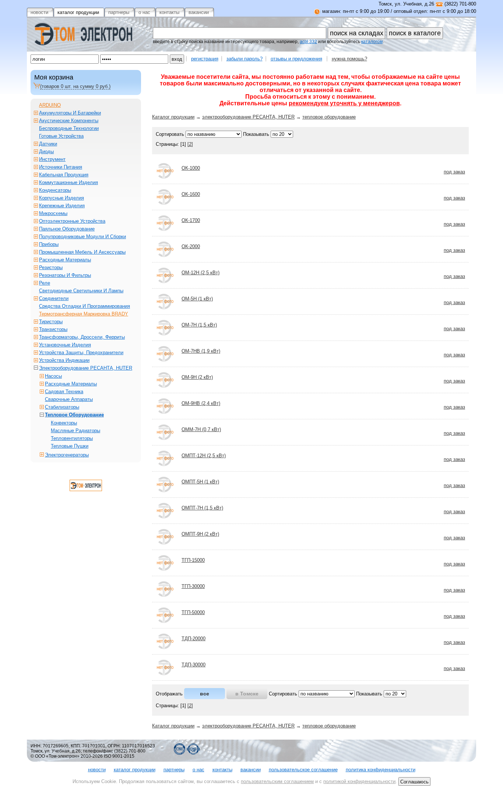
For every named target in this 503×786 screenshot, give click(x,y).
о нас (198, 769)
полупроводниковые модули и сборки (82, 236)
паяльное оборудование (67, 229)
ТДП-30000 (193, 664)
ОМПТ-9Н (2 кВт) (200, 534)
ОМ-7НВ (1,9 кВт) (201, 351)
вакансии (250, 769)
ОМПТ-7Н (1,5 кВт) (202, 508)
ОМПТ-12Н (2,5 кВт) (204, 455)
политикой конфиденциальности (359, 781)
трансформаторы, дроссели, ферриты (82, 337)
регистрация (204, 58)
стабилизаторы (62, 407)
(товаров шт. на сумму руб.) (75, 86)
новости (97, 769)
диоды (46, 151)
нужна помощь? (349, 58)
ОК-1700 (191, 220)
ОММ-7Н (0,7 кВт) (201, 429)
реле (44, 283)
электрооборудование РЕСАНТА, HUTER (248, 117)
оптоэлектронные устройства (72, 221)
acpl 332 (308, 41)
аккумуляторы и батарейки (70, 113)
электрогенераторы (67, 455)
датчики (48, 144)
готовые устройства (61, 136)
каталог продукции (134, 769)
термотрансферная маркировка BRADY (83, 314)
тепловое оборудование (329, 117)
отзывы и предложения (296, 58)
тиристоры (51, 321)
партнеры (173, 769)
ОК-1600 (191, 194)
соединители (53, 298)
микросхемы (53, 213)
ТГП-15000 (193, 560)
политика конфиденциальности (380, 769)
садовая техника (64, 391)
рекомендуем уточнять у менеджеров (344, 103)
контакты (222, 769)
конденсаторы (55, 190)
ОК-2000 (191, 246)
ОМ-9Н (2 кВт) (197, 377)
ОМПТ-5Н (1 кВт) (200, 481)
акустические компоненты (68, 120)
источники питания (60, 167)
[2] (190, 144)
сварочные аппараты (69, 399)
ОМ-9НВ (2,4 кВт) (201, 403)
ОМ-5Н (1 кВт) (197, 299)
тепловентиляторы (72, 438)
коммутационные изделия (68, 182)
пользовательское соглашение (303, 769)
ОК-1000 (191, 168)
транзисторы (53, 329)
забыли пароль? (244, 58)
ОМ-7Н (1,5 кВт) (199, 325)
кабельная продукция (63, 174)
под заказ (454, 172)
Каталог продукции (173, 117)
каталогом (372, 41)
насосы (53, 376)
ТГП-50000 (193, 612)
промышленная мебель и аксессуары (82, 252)
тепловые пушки (69, 446)
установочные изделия (65, 345)
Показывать (256, 134)
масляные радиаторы (75, 430)
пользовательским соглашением (277, 781)
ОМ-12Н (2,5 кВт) (200, 272)
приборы (49, 244)
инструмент (52, 159)
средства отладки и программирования (84, 306)
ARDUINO (50, 105)
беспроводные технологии (69, 128)
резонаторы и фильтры (65, 275)
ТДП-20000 (193, 638)
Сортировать (170, 134)
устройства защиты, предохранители (81, 352)
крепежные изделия (62, 205)
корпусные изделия (61, 198)
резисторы (51, 267)
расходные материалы (65, 259)
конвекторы (64, 423)
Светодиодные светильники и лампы (81, 290)
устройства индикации (64, 360)
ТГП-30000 (193, 586)
